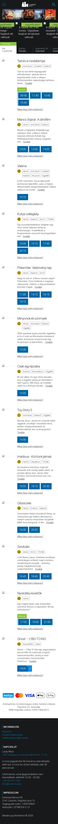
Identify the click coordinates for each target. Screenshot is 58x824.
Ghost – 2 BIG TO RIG (31, 639)
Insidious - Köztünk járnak (34, 456)
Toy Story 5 (24, 410)
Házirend (6, 731)
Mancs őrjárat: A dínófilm (34, 119)
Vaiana (21, 166)
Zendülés (23, 547)
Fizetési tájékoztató (12, 734)
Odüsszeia (24, 503)
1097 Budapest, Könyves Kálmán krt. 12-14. (25, 754)
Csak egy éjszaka (28, 366)
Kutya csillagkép (28, 214)
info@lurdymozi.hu (11, 784)
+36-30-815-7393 (11, 780)
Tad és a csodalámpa (31, 61)
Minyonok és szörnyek (32, 318)
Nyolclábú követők (29, 593)
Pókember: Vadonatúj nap (34, 268)
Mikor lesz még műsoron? (30, 109)
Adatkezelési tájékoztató (15, 738)
